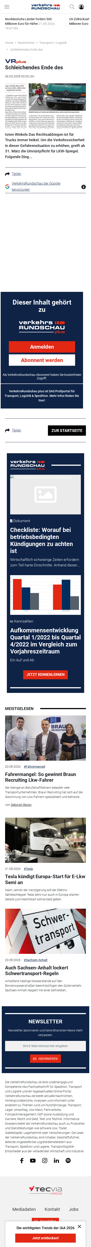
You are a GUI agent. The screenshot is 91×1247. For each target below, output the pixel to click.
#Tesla (28, 869)
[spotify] (68, 1160)
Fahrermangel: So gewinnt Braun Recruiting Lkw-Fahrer (40, 777)
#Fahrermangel (34, 766)
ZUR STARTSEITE (66, 430)
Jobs (73, 1209)
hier (41, 400)
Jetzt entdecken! (45, 1238)
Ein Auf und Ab (22, 660)
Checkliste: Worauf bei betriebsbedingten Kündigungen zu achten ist (41, 540)
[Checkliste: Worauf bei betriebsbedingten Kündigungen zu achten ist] (45, 494)
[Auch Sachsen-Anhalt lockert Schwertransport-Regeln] (45, 931)
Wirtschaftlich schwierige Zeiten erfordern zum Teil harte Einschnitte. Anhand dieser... (45, 562)
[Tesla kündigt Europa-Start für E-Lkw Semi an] (45, 840)
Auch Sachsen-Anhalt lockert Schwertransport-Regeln (36, 970)
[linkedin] (56, 1160)
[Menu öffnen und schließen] (7, 7)
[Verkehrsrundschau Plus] (15, 61)
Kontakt (52, 1209)
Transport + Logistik (53, 43)
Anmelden (42, 347)
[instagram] (44, 1160)
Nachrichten (26, 43)
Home (9, 43)
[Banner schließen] (78, 1226)
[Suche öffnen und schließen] (71, 7)
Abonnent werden (42, 360)
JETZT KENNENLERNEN (45, 675)
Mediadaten (24, 1209)
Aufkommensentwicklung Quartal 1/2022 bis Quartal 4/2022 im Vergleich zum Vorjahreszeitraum (45, 641)
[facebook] (21, 1160)
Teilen (16, 174)
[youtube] (33, 1160)
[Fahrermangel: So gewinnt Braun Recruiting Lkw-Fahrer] (45, 738)
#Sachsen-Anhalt (35, 960)
